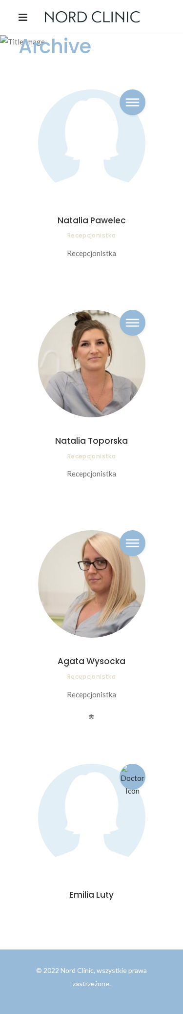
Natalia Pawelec (92, 220)
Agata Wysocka (91, 661)
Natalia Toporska (91, 441)
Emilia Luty (91, 895)
